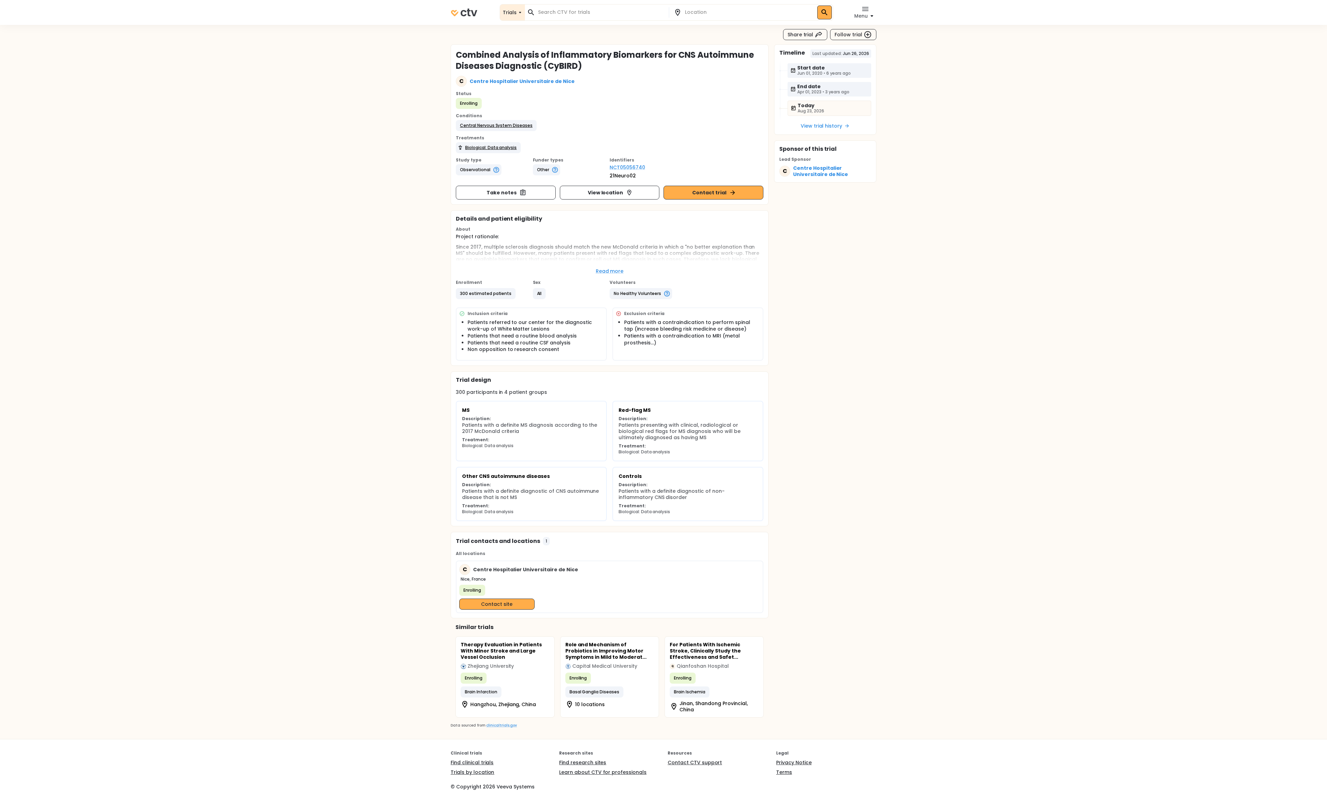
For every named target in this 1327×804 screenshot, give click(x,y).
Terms (784, 772)
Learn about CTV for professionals (603, 772)
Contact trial (709, 192)
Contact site (496, 604)
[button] (496, 125)
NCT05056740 (627, 167)
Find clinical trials (472, 762)
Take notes (502, 192)
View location (605, 192)
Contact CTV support (695, 762)
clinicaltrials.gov (501, 725)
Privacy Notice (794, 762)
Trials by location (472, 772)
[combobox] (601, 12)
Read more (610, 271)
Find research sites (582, 762)
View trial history (821, 125)
